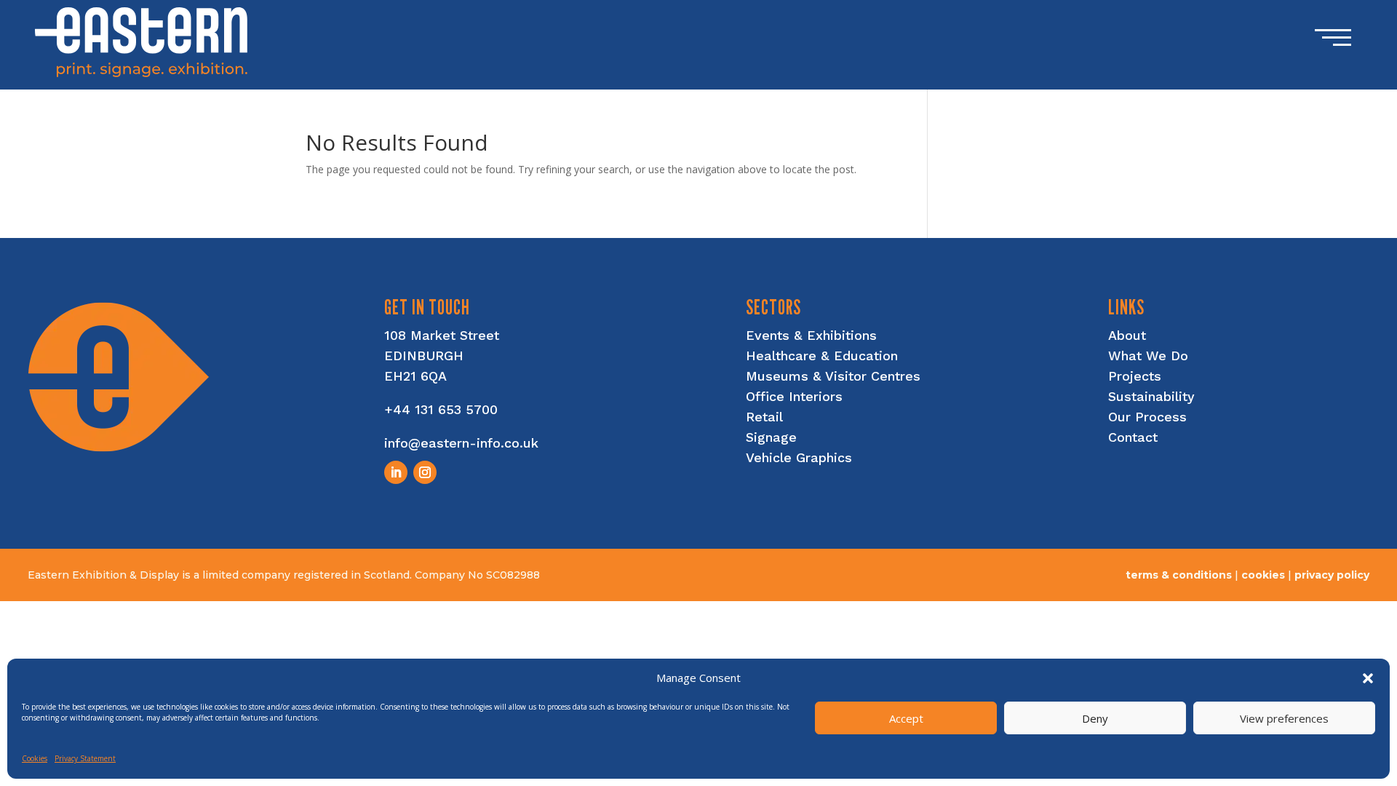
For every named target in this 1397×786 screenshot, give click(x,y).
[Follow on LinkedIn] (395, 472)
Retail (764, 416)
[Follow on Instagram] (425, 472)
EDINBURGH (423, 355)
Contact (1133, 437)
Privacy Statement (85, 758)
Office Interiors (794, 396)
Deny (1095, 718)
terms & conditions (1179, 574)
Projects (1134, 376)
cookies (1263, 574)
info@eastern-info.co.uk (461, 442)
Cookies (34, 758)
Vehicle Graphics (799, 457)
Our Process (1147, 416)
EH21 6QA (415, 376)
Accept (906, 718)
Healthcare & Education (822, 355)
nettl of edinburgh (1317, 588)
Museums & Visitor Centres (833, 376)
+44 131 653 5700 (441, 409)
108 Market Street (441, 335)
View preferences (1284, 718)
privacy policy (1331, 574)
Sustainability (1151, 396)
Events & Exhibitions (811, 335)
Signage (771, 437)
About (1127, 335)
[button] (1368, 678)
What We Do (1148, 355)
